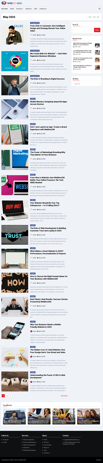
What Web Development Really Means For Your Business (82, 44)
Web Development (28, 439)
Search (75, 24)
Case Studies (47, 445)
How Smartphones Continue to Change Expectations (82, 66)
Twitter (5, 442)
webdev (33, 98)
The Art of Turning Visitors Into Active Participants (82, 58)
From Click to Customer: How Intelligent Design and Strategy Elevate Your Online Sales (47, 28)
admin (34, 35)
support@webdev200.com (71, 439)
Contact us (43, 9)
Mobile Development (29, 445)
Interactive (26, 447)
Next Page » (64, 395)
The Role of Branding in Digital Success (47, 79)
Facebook (6, 439)
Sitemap (98, 460)
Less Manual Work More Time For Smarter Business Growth (82, 51)
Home (12, 9)
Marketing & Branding (29, 450)
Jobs (35, 9)
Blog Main (4, 9)
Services (19, 9)
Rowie (34, 331)
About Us (29, 9)
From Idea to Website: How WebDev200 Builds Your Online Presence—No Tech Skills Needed (47, 180)
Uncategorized (35, 23)
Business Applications (29, 442)
